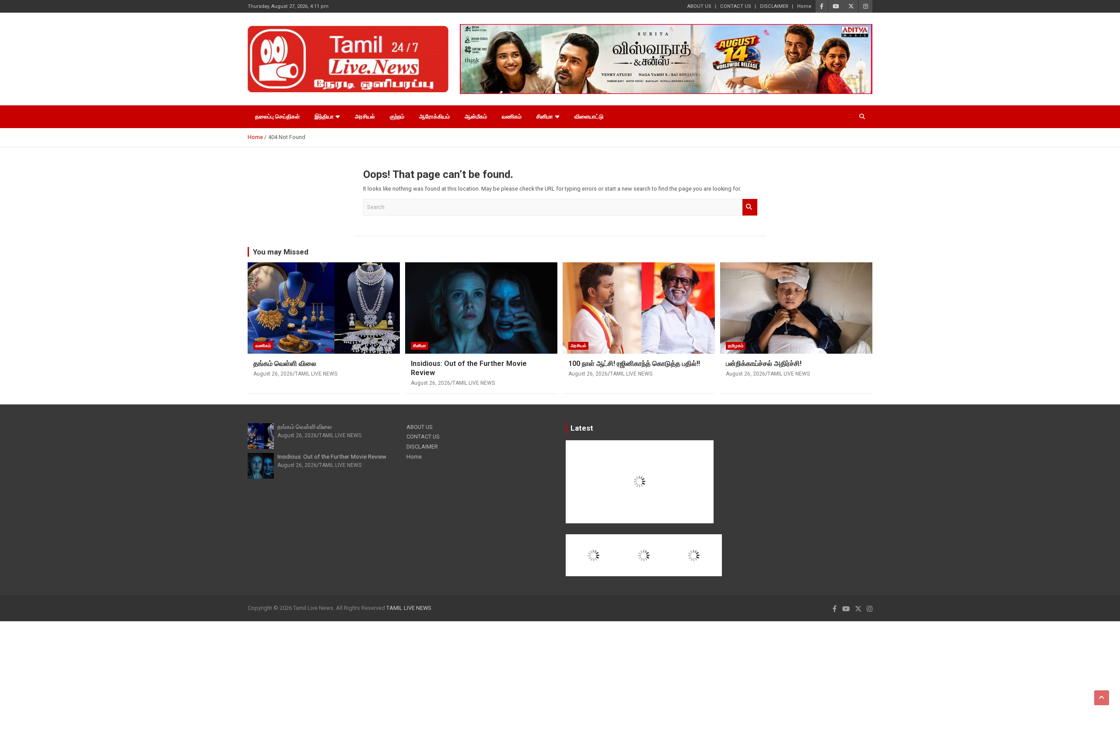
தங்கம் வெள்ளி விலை (284, 363)
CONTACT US (735, 6)
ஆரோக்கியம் (434, 116)
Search (749, 207)
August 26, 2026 (273, 374)
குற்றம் (397, 116)
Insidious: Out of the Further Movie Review (331, 456)
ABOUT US (699, 6)
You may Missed (280, 251)
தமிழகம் (735, 345)
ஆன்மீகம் (476, 116)
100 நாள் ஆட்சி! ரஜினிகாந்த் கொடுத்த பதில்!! (634, 363)
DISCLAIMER (774, 6)
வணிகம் (512, 116)
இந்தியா (324, 116)
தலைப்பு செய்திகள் (277, 116)
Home (804, 6)
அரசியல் (365, 116)
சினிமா (544, 116)
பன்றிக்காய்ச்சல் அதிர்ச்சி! (764, 363)
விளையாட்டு (588, 116)
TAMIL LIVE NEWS (316, 374)
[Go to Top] (1101, 697)
